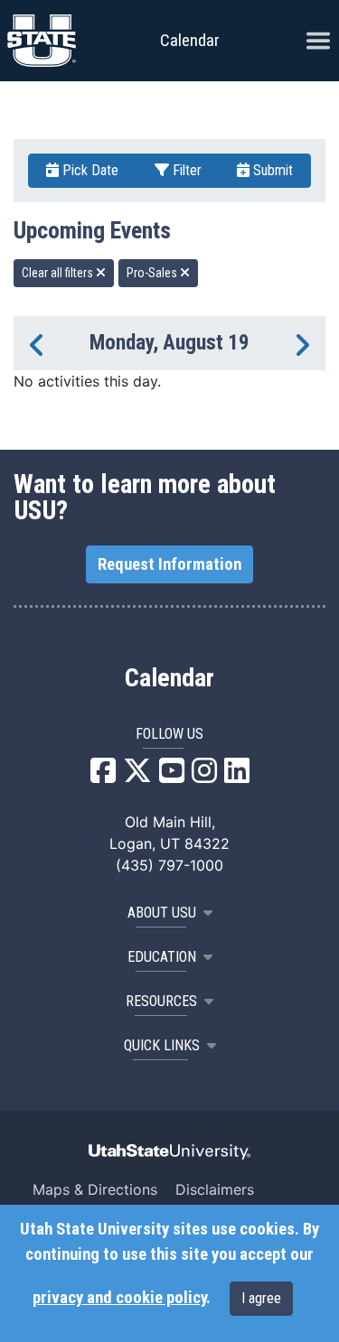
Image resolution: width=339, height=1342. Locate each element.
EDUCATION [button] (161, 956)
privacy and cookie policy (119, 1298)
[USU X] (137, 776)
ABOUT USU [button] (161, 912)
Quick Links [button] (162, 1045)
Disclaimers (214, 1189)
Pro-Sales (153, 273)
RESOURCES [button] (161, 1001)
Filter (185, 170)
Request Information (169, 564)
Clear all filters (59, 273)
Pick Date (88, 170)
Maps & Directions (95, 1189)
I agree (261, 1298)
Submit (271, 170)
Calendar (169, 678)
